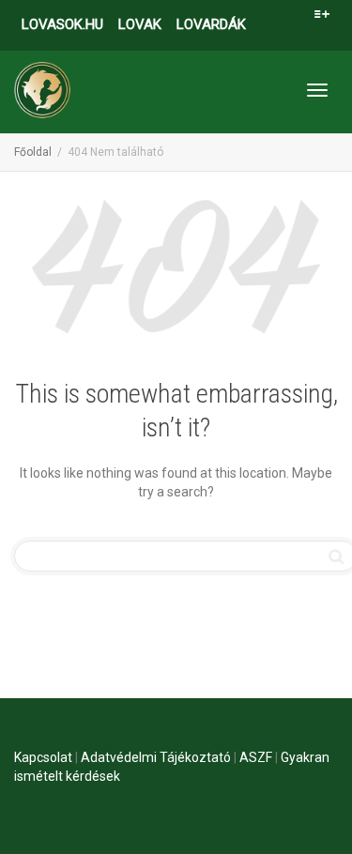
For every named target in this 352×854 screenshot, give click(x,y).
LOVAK (139, 24)
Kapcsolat (43, 757)
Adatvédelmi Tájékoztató (156, 757)
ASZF (255, 757)
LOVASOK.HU (62, 24)
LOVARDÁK (211, 24)
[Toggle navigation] (317, 90)
